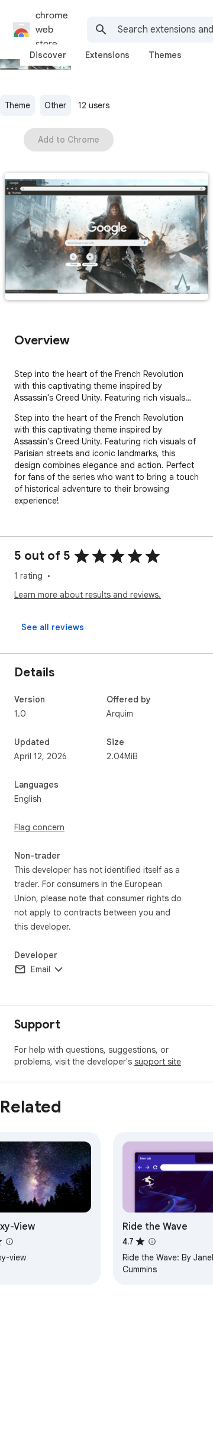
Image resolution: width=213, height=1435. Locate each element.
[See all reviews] (52, 627)
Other (55, 105)
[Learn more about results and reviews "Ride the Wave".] (152, 1241)
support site (157, 1061)
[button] (106, 237)
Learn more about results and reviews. (87, 594)
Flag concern (39, 827)
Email (40, 969)
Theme (17, 105)
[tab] (48, 55)
